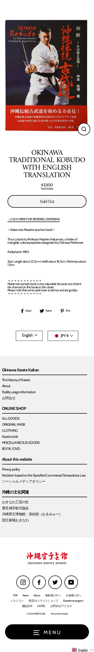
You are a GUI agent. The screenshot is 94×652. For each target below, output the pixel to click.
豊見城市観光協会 (15, 508)
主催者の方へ (73, 595)
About (6, 386)
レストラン (17, 600)
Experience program (73, 600)
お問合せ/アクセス (61, 606)
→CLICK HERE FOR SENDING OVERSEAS (34, 219)
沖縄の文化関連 (15, 492)
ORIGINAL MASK (13, 424)
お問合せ (8, 398)
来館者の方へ (53, 595)
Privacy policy (11, 469)
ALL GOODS (10, 418)
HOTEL (41, 606)
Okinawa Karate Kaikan (20, 370)
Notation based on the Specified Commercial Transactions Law (43, 475)
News (26, 595)
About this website (17, 459)
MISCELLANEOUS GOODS (21, 442)
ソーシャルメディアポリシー (24, 481)
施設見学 (27, 606)
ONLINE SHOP (14, 409)
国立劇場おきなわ (15, 520)
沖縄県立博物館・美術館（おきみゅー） (32, 514)
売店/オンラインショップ (43, 600)
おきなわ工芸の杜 (15, 502)
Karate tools (10, 436)
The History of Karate (16, 380)
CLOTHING (10, 430)
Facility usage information (19, 392)
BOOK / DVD (11, 448)
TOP (15, 595)
